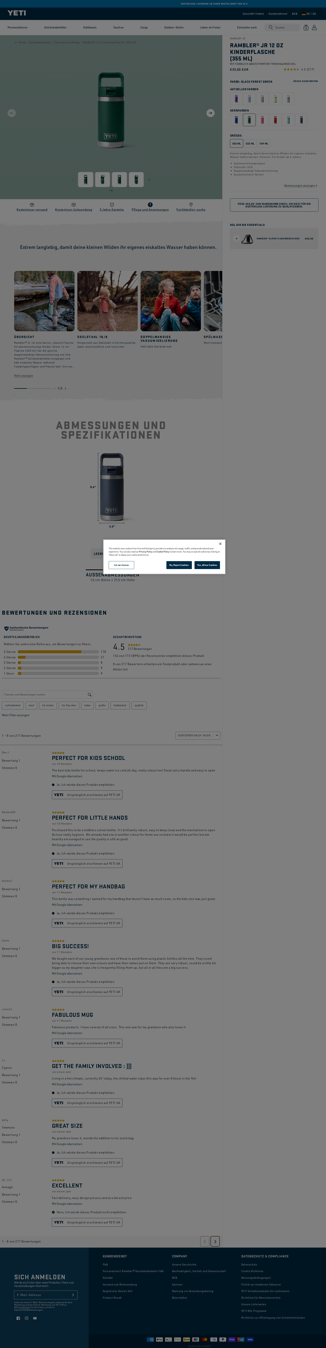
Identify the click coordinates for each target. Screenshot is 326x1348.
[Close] (220, 544)
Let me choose (121, 565)
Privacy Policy (145, 551)
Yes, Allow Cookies (207, 565)
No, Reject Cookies (179, 565)
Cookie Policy (163, 551)
